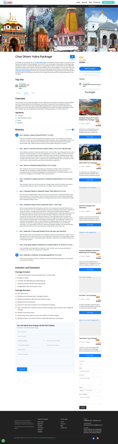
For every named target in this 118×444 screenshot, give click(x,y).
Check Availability (90, 68)
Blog (90, 2)
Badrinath (40, 424)
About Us (84, 2)
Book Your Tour (108, 2)
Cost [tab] (33, 93)
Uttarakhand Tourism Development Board (24, 427)
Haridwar (40, 432)
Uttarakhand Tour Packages (30, 6)
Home (78, 2)
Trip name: (20, 328)
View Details (90, 137)
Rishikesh (40, 430)
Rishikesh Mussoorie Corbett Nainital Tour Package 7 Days (89, 119)
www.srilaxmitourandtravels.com (47, 438)
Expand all (68, 129)
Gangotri (40, 426)
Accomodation (22, 83)
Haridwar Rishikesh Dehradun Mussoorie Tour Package (89, 251)
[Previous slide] (2, 30)
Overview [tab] (18, 93)
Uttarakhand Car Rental (63, 6)
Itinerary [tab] (26, 93)
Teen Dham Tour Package (88, 338)
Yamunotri (40, 428)
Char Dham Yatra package (22, 70)
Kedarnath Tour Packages (88, 163)
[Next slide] (116, 30)
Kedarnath (40, 422)
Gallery (112, 49)
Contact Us (96, 2)
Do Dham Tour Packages (87, 295)
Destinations (92, 6)
